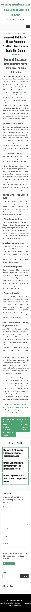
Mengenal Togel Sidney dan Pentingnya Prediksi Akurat (22, 424)
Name (5, 529)
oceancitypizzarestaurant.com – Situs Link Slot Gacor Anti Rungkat (15, 9)
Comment (7, 507)
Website (5, 543)
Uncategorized (15, 54)
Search (4, 572)
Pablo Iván (22, 33)
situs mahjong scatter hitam (11, 407)
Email (5, 536)
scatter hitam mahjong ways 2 (18, 404)
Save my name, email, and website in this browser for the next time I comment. (15, 556)
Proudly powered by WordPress (10, 603)
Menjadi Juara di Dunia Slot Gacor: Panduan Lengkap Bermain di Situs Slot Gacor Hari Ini (8, 427)
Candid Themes (16, 606)
